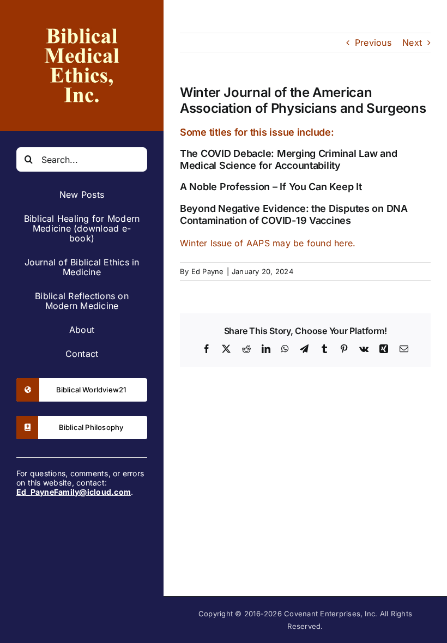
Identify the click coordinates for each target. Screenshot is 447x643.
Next (412, 42)
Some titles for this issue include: (257, 132)
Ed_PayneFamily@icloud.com (73, 491)
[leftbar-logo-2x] (82, 20)
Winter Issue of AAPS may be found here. (267, 243)
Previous (373, 42)
